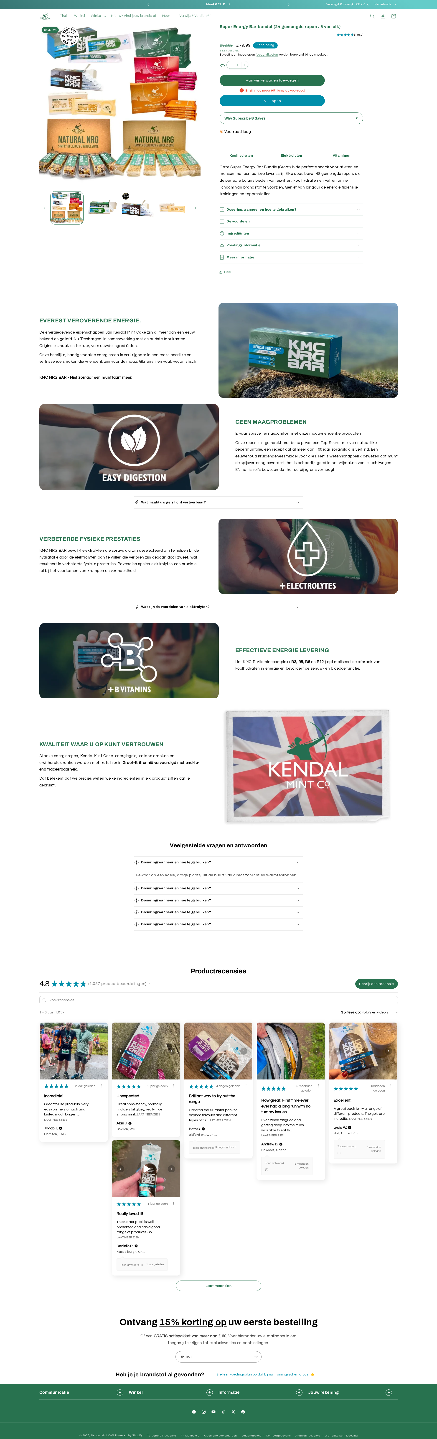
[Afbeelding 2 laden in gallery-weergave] (102, 207)
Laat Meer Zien (55, 1119)
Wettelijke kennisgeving (341, 1435)
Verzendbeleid (252, 1435)
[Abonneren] (256, 1356)
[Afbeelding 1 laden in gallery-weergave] (67, 207)
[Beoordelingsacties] (101, 1086)
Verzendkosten (267, 54)
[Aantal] (222, 65)
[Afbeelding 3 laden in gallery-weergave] (137, 207)
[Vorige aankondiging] (148, 4)
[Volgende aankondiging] (289, 4)
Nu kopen (272, 100)
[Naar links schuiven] (44, 208)
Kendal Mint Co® (102, 1435)
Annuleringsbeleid (307, 1435)
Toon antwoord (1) (204, 1147)
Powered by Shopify (128, 1435)
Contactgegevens (278, 1435)
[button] (98, 16)
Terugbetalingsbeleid (161, 1435)
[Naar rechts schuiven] (196, 208)
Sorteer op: (351, 1012)
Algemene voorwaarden (220, 1435)
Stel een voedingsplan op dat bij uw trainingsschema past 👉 (265, 1374)
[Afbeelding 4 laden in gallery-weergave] (172, 207)
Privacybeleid (190, 1435)
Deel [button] (228, 272)
